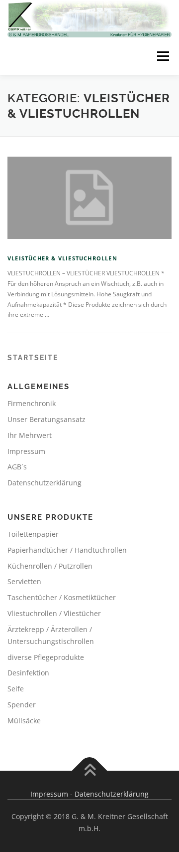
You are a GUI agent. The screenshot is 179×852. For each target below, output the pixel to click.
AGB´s (17, 466)
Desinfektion (28, 672)
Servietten (24, 581)
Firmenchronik (31, 403)
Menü (162, 56)
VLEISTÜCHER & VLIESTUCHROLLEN (62, 258)
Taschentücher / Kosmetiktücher (61, 597)
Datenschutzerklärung (44, 482)
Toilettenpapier (33, 534)
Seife (15, 688)
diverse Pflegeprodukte (45, 657)
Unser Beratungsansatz (46, 419)
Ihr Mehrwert (29, 435)
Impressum (26, 451)
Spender (21, 704)
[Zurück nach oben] (89, 770)
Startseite (32, 358)
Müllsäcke (24, 720)
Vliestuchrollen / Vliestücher (54, 613)
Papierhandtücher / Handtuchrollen (67, 550)
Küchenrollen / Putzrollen (49, 566)
